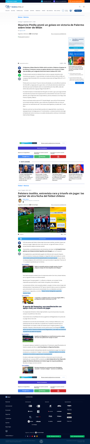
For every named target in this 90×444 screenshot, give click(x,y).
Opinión (43, 10)
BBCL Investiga (50, 10)
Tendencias (38, 10)
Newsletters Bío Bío (47, 1)
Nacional (13, 10)
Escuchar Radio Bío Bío (77, 1)
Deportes (32, 10)
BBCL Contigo (57, 10)
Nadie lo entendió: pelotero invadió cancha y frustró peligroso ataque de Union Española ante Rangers (48, 267)
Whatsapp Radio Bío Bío (78, 436)
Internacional (20, 10)
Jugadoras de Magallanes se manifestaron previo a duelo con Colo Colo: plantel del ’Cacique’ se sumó (50, 337)
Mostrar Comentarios (42, 148)
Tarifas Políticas (9, 435)
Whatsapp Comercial (54, 436)
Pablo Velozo (26, 199)
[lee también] (28, 269)
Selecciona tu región (12, 1)
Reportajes (8, 427)
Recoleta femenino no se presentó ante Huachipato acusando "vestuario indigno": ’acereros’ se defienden (49, 368)
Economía (26, 10)
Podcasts (7, 10)
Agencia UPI (22, 30)
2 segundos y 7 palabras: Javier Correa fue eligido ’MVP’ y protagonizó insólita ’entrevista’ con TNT (49, 298)
